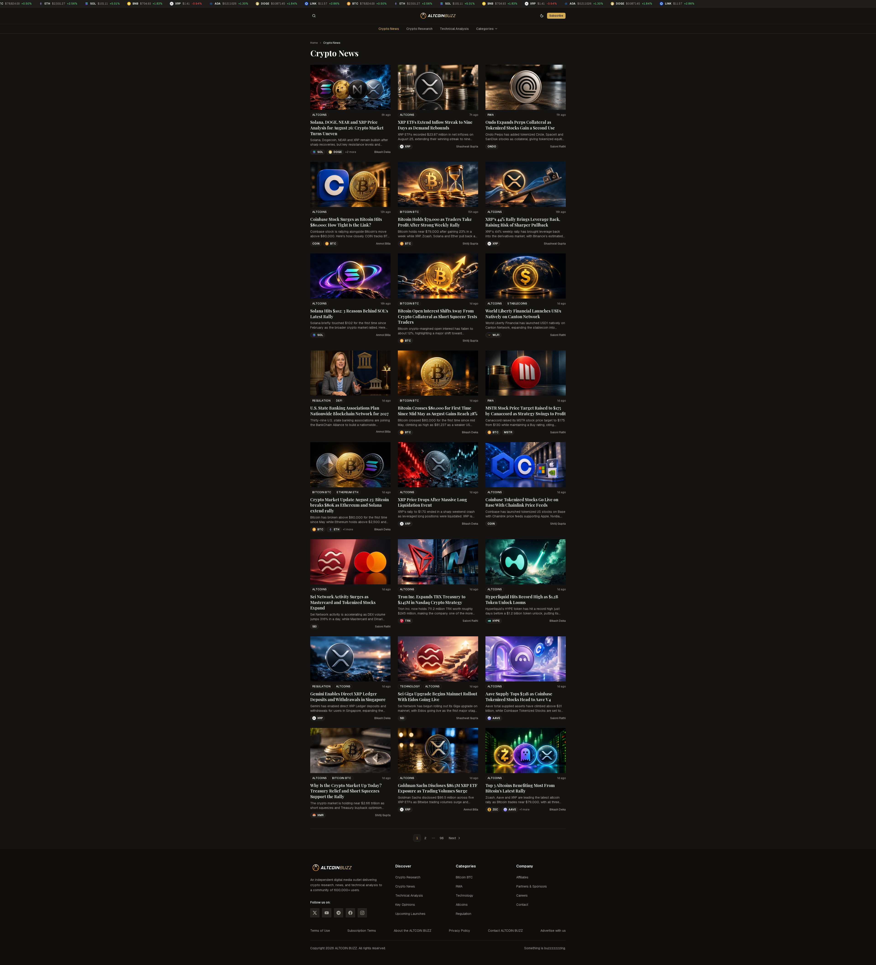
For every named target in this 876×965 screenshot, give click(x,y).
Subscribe (556, 16)
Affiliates (522, 877)
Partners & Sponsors (531, 886)
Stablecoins (517, 303)
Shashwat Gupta (467, 146)
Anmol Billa (383, 243)
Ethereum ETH (347, 492)
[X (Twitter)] (314, 912)
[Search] (314, 15)
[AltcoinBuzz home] (438, 15)
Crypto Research (419, 29)
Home (314, 43)
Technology (410, 686)
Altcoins (319, 115)
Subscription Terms (361, 931)
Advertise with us (553, 931)
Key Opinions (405, 905)
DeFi (339, 401)
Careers (522, 895)
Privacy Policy (459, 931)
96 (442, 838)
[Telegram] (338, 912)
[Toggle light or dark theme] (541, 15)
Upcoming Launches (410, 914)
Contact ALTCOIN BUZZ (505, 931)
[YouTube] (326, 912)
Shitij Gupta (470, 243)
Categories (485, 29)
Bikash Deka (382, 152)
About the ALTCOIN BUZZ (412, 931)
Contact (522, 905)
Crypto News (388, 29)
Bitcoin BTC (409, 212)
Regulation (321, 401)
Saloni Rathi (558, 146)
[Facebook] (350, 912)
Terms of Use (320, 931)
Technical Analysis (454, 29)
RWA (491, 115)
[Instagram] (362, 912)
